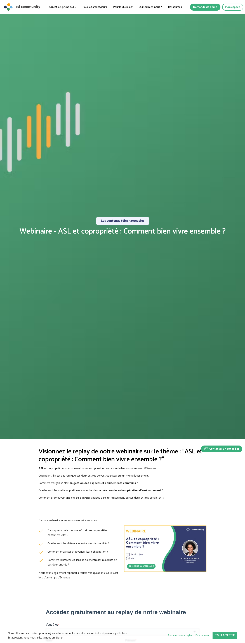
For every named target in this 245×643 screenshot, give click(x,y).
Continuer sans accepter (180, 635)
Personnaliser (202, 635)
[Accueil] (22, 7)
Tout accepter (225, 635)
